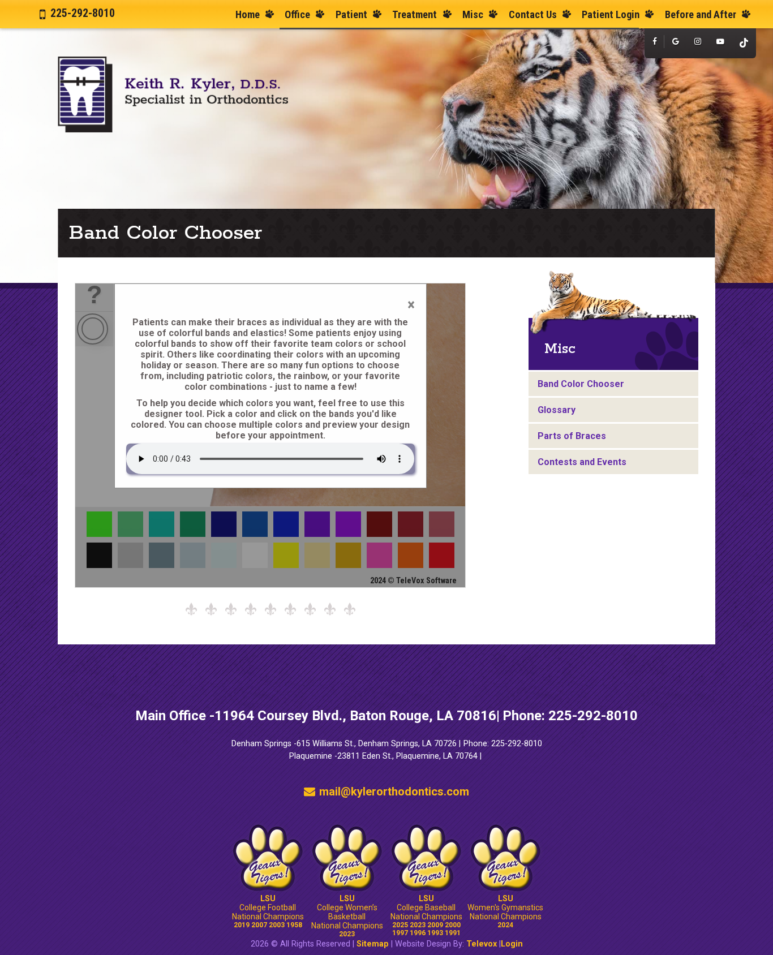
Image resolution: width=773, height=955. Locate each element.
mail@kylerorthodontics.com (394, 791)
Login (512, 944)
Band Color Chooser (581, 383)
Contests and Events (582, 462)
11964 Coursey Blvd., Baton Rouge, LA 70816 (355, 716)
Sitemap (373, 944)
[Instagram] (697, 41)
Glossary (557, 410)
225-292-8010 (82, 13)
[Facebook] (654, 41)
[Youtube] (720, 41)
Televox (481, 944)
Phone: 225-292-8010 (570, 716)
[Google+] (675, 41)
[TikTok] (744, 43)
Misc (560, 349)
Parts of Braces (572, 436)
